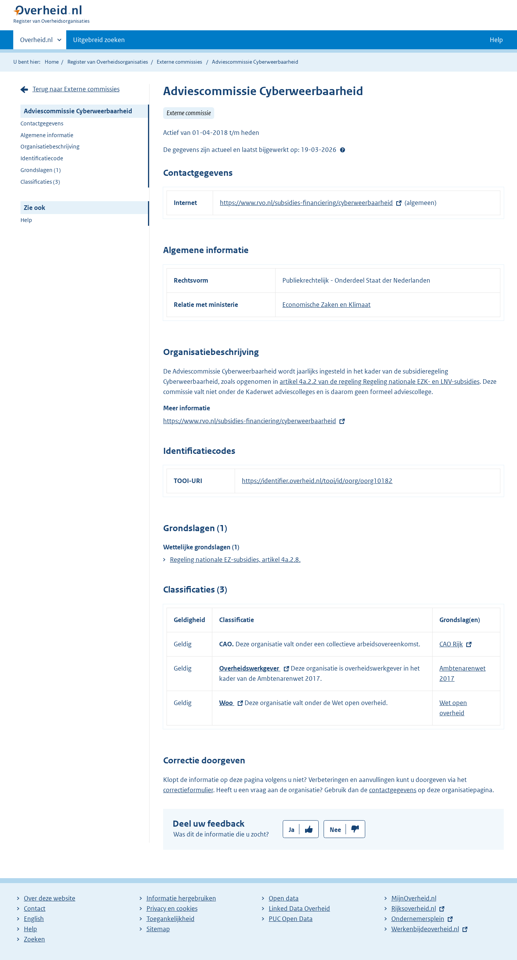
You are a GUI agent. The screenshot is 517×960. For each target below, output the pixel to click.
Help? (342, 149)
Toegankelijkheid (170, 919)
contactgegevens (392, 790)
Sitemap (158, 929)
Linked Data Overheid (299, 908)
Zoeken (34, 939)
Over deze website (49, 898)
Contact (34, 908)
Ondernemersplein (417, 919)
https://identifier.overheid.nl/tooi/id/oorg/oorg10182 (317, 481)
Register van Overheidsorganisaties (107, 61)
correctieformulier (188, 790)
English (34, 919)
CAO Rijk (451, 644)
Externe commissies (179, 61)
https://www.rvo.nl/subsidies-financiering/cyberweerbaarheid (306, 203)
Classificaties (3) (40, 181)
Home (52, 61)
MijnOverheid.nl (413, 898)
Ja (291, 830)
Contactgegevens (41, 123)
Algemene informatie (46, 135)
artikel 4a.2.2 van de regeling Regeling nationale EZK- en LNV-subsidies (380, 381)
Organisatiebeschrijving (49, 146)
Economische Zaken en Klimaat (326, 304)
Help (26, 220)
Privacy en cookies (172, 908)
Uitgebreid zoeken (99, 40)
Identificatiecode (41, 158)
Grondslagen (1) (40, 170)
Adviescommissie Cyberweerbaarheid (78, 111)
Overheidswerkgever (249, 668)
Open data (284, 898)
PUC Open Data (291, 919)
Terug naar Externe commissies (76, 89)
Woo (226, 703)
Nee (335, 830)
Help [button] (496, 40)
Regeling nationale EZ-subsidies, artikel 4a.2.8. (235, 559)
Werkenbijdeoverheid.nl (425, 929)
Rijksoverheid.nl (413, 908)
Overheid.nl (36, 42)
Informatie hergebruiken (181, 898)
